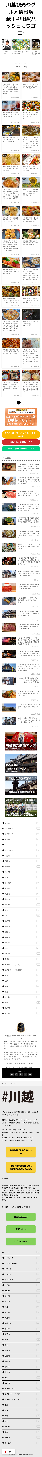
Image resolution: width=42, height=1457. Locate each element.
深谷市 (22, 937)
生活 (22, 975)
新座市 (22, 921)
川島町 (22, 888)
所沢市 (22, 905)
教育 (22, 910)
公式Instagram (21, 1216)
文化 (22, 915)
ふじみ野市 (22, 850)
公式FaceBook (21, 1241)
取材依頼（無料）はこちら (21, 1152)
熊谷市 (22, 943)
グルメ (22, 823)
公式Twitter (21, 1229)
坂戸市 (22, 872)
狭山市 (22, 954)
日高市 (22, 926)
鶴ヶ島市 (22, 1013)
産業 (22, 981)
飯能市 (22, 1008)
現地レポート (22, 959)
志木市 (22, 899)
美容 (22, 986)
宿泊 (22, 877)
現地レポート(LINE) (22, 964)
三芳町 (22, 856)
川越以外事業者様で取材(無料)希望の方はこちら (21, 1167)
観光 (22, 992)
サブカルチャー (22, 834)
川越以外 (22, 894)
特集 (22, 948)
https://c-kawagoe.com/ (22, 1067)
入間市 (22, 861)
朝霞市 (22, 932)
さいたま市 (22, 828)
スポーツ (22, 839)
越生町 (22, 997)
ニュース (22, 845)
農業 (22, 1003)
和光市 (22, 867)
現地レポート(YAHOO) (22, 970)
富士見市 (22, 883)
